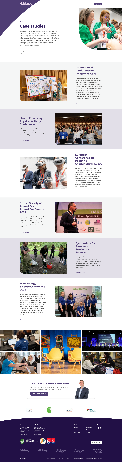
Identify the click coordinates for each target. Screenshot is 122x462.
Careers (88, 432)
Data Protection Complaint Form (94, 458)
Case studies (77, 432)
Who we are (89, 427)
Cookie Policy (60, 458)
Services (76, 427)
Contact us (98, 4)
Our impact (88, 429)
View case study (80, 103)
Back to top (97, 442)
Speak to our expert (38, 393)
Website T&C (69, 458)
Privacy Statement (50, 458)
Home (21, 21)
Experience (77, 429)
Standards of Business (79, 458)
